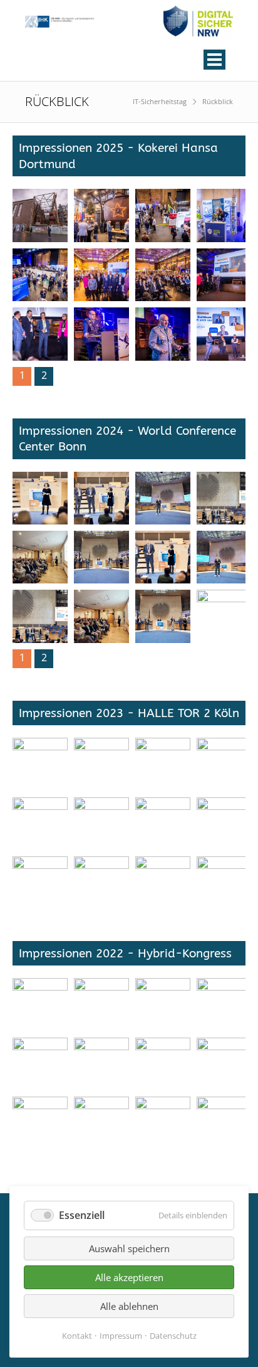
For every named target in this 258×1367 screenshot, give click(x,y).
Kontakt (77, 1335)
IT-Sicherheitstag (160, 101)
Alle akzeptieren (129, 1277)
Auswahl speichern (129, 1248)
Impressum (121, 1335)
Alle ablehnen (129, 1306)
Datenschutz (173, 1335)
